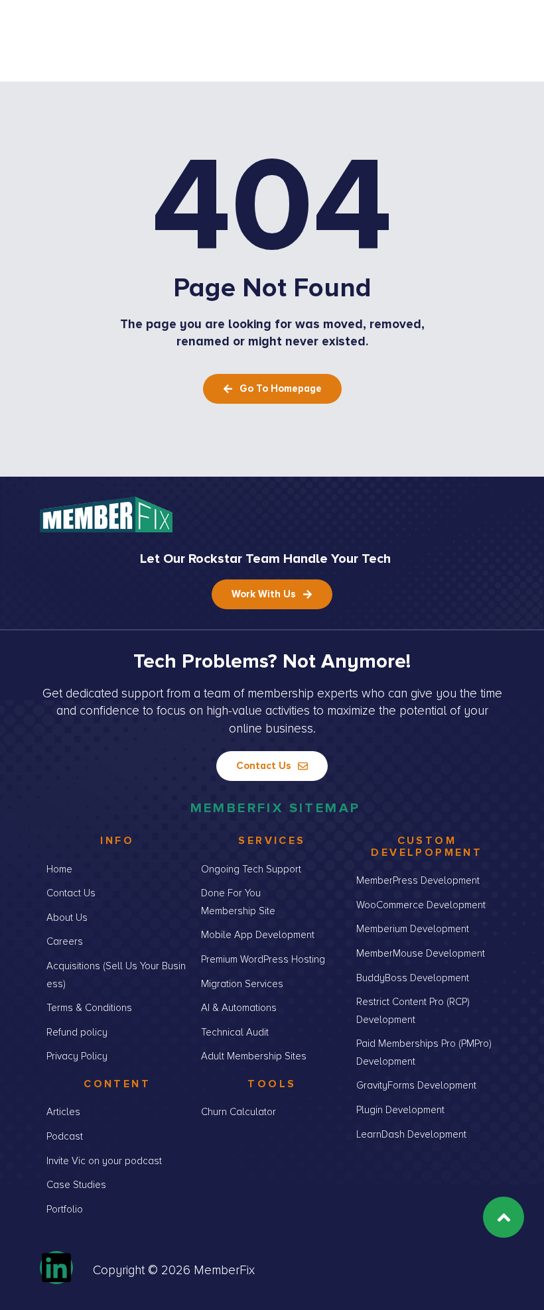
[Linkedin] (56, 1267)
